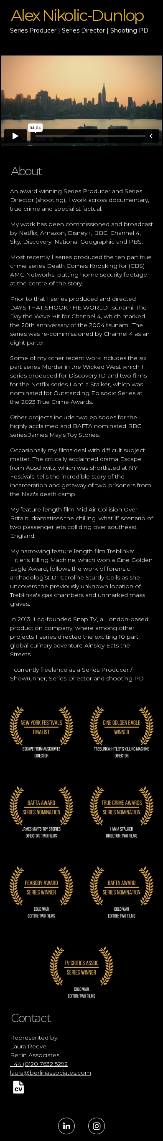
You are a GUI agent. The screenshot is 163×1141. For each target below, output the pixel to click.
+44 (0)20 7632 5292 (39, 1064)
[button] (18, 1087)
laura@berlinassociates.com (50, 1072)
